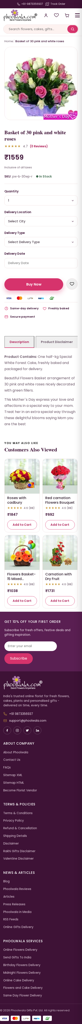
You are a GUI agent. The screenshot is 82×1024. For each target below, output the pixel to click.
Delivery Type (14, 233)
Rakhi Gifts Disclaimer (19, 851)
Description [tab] (19, 342)
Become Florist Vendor (20, 790)
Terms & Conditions (18, 813)
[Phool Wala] (18, 15)
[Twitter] (27, 730)
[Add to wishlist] (72, 284)
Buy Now (34, 284)
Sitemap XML (12, 775)
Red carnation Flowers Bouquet (60, 500)
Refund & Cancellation (20, 828)
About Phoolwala (15, 752)
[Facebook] (7, 730)
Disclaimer (11, 843)
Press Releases (14, 904)
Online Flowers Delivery (20, 950)
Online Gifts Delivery (18, 927)
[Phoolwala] (41, 683)
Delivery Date (14, 254)
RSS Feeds (10, 919)
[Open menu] (77, 15)
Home (8, 41)
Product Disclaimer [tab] (57, 342)
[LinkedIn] (37, 730)
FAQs (7, 767)
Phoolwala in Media (17, 912)
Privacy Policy (13, 821)
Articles (8, 897)
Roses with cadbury (16, 500)
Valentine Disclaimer (18, 859)
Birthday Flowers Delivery (21, 965)
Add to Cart (22, 525)
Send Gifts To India (17, 957)
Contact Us (11, 760)
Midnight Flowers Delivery (22, 973)
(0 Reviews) (39, 146)
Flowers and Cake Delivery (23, 988)
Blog (6, 881)
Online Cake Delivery (18, 980)
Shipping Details (15, 836)
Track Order (58, 4)
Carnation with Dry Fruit (58, 576)
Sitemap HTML (13, 783)
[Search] (72, 29)
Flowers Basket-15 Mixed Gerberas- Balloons (21, 581)
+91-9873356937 (32, 4)
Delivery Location (17, 212)
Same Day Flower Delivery (22, 995)
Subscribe (18, 658)
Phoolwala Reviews (17, 889)
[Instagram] (17, 730)
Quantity (11, 191)
